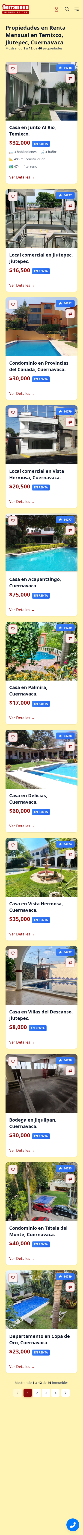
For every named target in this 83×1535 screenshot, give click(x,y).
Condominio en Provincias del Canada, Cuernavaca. (38, 366)
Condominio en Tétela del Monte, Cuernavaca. (38, 1231)
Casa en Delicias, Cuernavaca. (28, 798)
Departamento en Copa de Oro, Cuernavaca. (39, 1339)
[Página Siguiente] (65, 1393)
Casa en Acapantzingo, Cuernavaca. (35, 582)
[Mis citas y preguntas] (56, 9)
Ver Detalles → (22, 177)
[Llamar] (72, 1524)
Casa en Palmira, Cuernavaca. (28, 690)
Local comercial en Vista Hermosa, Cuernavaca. (36, 474)
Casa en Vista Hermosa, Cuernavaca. (36, 906)
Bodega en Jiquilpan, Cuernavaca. (32, 1123)
